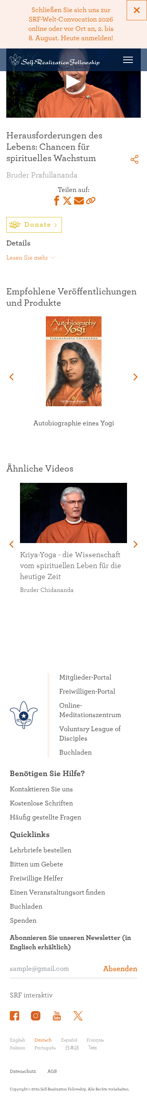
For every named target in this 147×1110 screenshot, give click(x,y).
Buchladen (75, 752)
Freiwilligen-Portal (87, 691)
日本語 (72, 1047)
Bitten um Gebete (36, 864)
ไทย (93, 1047)
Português (45, 1047)
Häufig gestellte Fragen (45, 817)
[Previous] (12, 377)
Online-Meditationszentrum (90, 710)
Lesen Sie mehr (27, 258)
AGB (52, 1071)
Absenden (120, 969)
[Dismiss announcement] (137, 10)
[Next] (135, 377)
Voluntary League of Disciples (90, 734)
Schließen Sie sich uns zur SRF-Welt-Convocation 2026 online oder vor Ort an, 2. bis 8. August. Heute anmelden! (71, 24)
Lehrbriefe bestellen (40, 850)
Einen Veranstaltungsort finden (57, 892)
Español (69, 1040)
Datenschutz (23, 1071)
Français (95, 1040)
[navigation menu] (128, 60)
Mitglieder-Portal (85, 677)
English (17, 1040)
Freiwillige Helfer (36, 878)
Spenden (23, 920)
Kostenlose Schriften (41, 803)
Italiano (17, 1047)
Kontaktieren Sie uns (41, 789)
